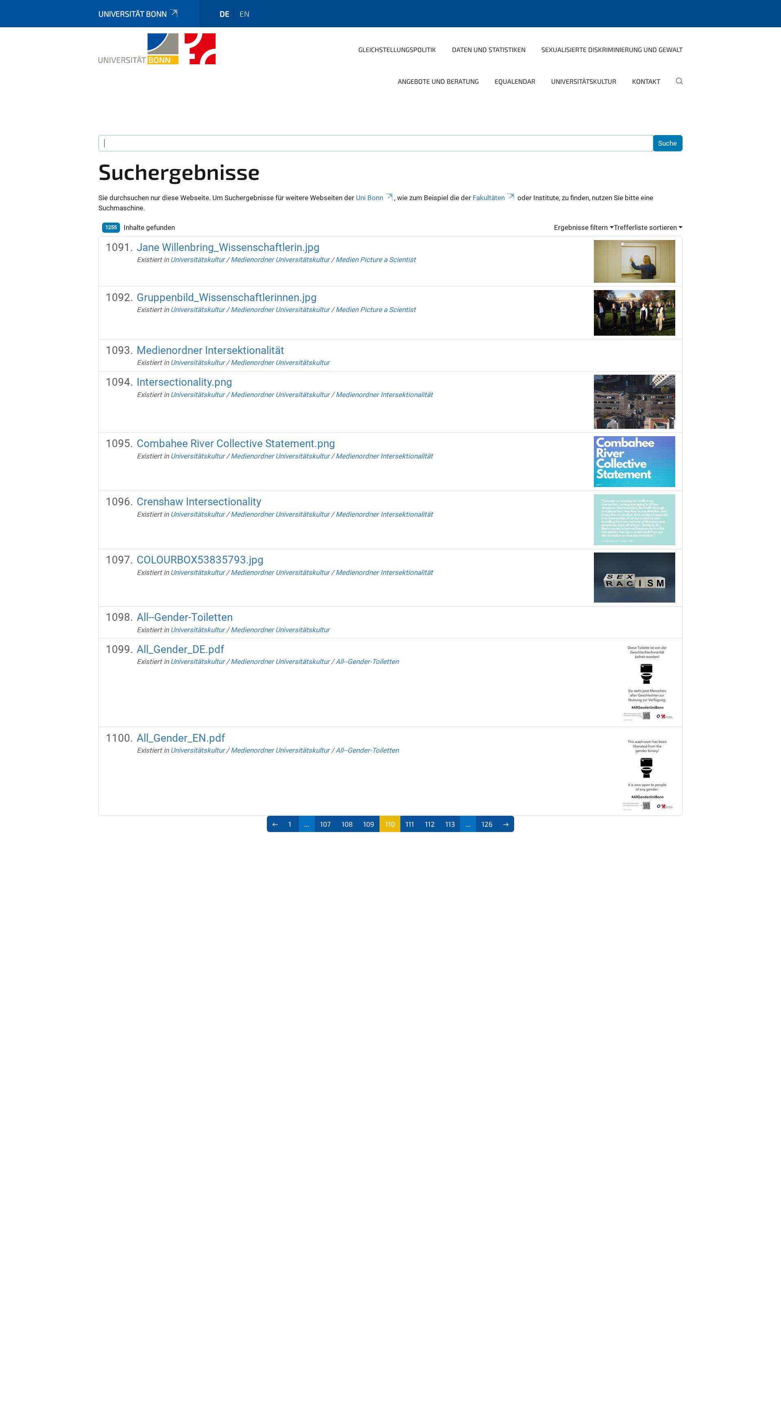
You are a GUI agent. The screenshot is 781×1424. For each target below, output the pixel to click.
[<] (275, 824)
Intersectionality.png (184, 382)
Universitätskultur (583, 81)
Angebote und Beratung (438, 81)
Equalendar (515, 81)
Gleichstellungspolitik (397, 49)
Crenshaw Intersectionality (199, 502)
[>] (506, 824)
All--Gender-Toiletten (185, 617)
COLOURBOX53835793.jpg (200, 560)
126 (487, 824)
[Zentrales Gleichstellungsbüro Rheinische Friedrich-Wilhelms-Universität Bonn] (157, 48)
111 (410, 824)
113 (450, 824)
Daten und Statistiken (489, 49)
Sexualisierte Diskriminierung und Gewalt (612, 49)
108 (347, 824)
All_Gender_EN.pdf (181, 738)
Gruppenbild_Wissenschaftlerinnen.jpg (227, 297)
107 (325, 824)
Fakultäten (489, 198)
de (224, 13)
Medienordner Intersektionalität (210, 350)
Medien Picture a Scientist (376, 260)
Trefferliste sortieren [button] (645, 227)
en (244, 13)
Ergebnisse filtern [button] (581, 227)
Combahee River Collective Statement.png (236, 443)
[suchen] (676, 87)
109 (368, 824)
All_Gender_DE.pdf (180, 649)
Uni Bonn (369, 198)
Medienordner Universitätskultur (280, 260)
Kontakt (646, 81)
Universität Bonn (132, 13)
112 (430, 824)
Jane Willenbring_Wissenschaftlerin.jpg (228, 247)
